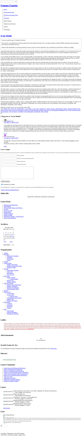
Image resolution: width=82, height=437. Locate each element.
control (26, 327)
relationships (30, 329)
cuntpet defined (14, 279)
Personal (6, 269)
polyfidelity (21, 111)
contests (8, 327)
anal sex (55, 323)
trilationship (30, 111)
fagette (13, 326)
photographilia (40, 327)
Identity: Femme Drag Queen (14, 266)
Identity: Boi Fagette (12, 264)
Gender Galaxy (8, 263)
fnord (2, 110)
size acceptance (64, 326)
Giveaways (10, 305)
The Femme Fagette (9, 12)
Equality (6, 261)
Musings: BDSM (11, 282)
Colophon (9, 303)
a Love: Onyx (35, 108)
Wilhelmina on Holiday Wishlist (12, 379)
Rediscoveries (7, 212)
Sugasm (9, 308)
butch (53, 326)
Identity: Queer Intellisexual (14, 285)
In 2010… (6, 209)
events (35, 323)
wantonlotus (28, 326)
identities (41, 110)
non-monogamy (5, 111)
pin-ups (24, 323)
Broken (17, 190)
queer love (27, 323)
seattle (80, 326)
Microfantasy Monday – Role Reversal (13, 216)
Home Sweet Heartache (10, 218)
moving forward (76, 110)
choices (53, 108)
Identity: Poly (7, 108)
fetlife (57, 323)
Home (5, 9)
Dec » (11, 241)
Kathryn (9, 121)
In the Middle (6, 36)
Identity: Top (10, 280)
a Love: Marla (28, 108)
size (10, 327)
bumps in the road (6, 323)
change (48, 108)
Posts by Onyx (14, 296)
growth (6, 110)
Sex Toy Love (10, 274)
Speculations (10, 259)
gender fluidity (56, 326)
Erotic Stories (10, 311)
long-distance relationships (58, 110)
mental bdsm (21, 323)
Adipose (6, 253)
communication (59, 108)
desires (65, 108)
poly (10, 111)
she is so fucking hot (77, 323)
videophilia (50, 326)
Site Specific (7, 302)
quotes (30, 323)
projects (25, 329)
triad (25, 111)
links (59, 327)
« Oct (4, 241)
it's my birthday (41, 323)
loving (70, 110)
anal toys (53, 323)
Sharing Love (7, 292)
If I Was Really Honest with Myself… (13, 208)
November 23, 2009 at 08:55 (11, 138)
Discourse (6, 254)
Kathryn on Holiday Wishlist (11, 381)
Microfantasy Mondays (13, 313)
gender (37, 323)
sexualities (12, 329)
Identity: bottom (11, 277)
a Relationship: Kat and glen (14, 298)
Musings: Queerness (12, 286)
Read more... (54, 348)
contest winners (18, 323)
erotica (15, 326)
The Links (6, 18)
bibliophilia (9, 326)
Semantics (9, 257)
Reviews (6, 290)
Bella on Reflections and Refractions (13, 369)
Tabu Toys (46, 323)
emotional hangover (73, 108)
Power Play (7, 276)
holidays (17, 326)
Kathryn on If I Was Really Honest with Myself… (16, 372)
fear (79, 108)
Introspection (20, 108)
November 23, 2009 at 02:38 (11, 122)
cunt (14, 323)
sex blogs (20, 327)
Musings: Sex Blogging (13, 287)
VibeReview (72, 326)
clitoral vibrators (6, 326)
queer (22, 329)
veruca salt (68, 326)
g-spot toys (32, 326)
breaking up (43, 108)
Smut (5, 309)
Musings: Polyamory (12, 300)
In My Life (14, 108)
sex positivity (49, 323)
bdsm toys (38, 326)
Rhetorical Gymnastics (12, 256)
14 (12, 234)
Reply (5, 133)
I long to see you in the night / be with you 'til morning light (23, 110)
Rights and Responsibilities (8, 190)
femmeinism (32, 323)
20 (10, 236)
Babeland (12, 327)
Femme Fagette (9, 5)
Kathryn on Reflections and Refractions (14, 371)
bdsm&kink (73, 327)
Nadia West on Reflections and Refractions (15, 368)
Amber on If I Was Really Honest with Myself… (16, 374)
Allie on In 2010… (8, 376)
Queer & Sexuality (8, 283)
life (50, 110)
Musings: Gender (11, 267)
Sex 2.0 (44, 323)
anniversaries (10, 323)
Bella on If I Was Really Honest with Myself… (16, 375)
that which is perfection (22, 326)
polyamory (14, 111)
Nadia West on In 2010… (10, 378)
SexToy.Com (46, 326)
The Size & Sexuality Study (11, 15)
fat (4, 327)
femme (66, 327)
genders (15, 329)
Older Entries (6, 408)
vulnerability (37, 111)
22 (13, 236)
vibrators (17, 327)
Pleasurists (9, 306)
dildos (60, 326)
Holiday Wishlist (8, 215)
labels (35, 326)
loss (67, 110)
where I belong (44, 111)
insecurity (46, 110)
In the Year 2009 (8, 210)
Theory (9, 260)
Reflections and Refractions (11, 205)
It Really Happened (12, 312)
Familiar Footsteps (8, 213)
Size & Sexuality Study (13, 289)
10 (5, 234)
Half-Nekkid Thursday (13, 270)
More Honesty (7, 206)
